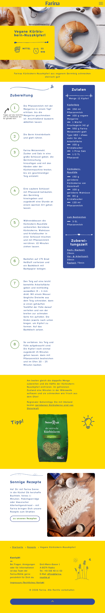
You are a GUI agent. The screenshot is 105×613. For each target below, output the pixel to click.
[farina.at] (52, 3)
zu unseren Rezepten (25, 519)
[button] (52, 602)
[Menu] (101, 3)
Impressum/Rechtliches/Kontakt (27, 583)
